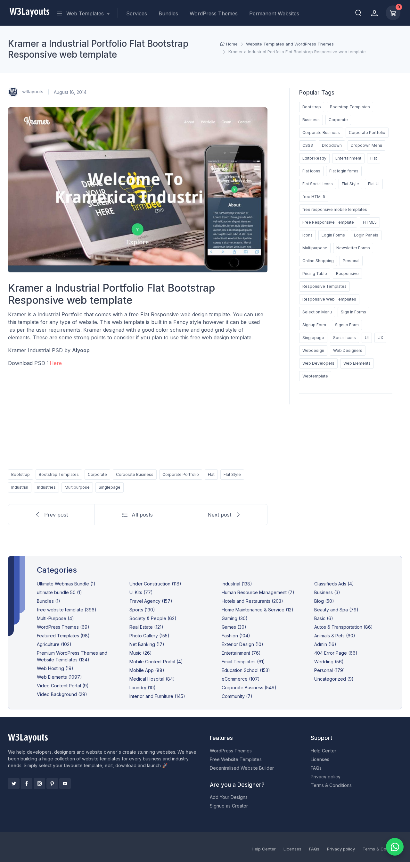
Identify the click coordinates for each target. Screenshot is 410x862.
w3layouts (32, 91)
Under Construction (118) (155, 583)
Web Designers (347, 350)
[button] (358, 12)
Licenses (320, 759)
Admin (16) (325, 644)
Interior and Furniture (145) (157, 696)
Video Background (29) (62, 694)
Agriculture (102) (54, 644)
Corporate (97, 474)
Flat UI (374, 183)
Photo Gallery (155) (149, 635)
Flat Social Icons (317, 183)
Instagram (39, 783)
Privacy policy (325, 776)
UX (380, 337)
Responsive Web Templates (329, 299)
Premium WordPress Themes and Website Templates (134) (72, 656)
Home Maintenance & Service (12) (257, 609)
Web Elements (357, 363)
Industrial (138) (237, 583)
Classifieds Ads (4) (334, 583)
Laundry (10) (142, 687)
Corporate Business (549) (249, 687)
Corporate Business (134, 474)
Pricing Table (314, 273)
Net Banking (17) (146, 644)
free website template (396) (66, 609)
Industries (46, 487)
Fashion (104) (236, 635)
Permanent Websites (274, 13)
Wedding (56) (329, 661)
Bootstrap (20, 474)
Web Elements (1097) (59, 677)
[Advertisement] (137, 417)
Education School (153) (246, 670)
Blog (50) (324, 601)
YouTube (65, 783)
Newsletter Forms (353, 247)
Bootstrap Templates (59, 474)
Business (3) (327, 592)
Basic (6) (323, 618)
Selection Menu (317, 312)
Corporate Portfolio (180, 474)
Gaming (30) (235, 618)
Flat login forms (343, 171)
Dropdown (332, 145)
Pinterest (52, 783)
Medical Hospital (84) (152, 679)
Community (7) (237, 696)
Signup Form (314, 324)
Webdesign (313, 350)
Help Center (323, 750)
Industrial (19, 487)
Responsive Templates (324, 286)
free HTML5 (313, 196)
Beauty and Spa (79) (336, 609)
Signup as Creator (229, 805)
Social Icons (344, 337)
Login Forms (333, 235)
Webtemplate (315, 376)
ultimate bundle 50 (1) (59, 592)
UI (367, 337)
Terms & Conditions (331, 785)
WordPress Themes (214, 13)
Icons (307, 235)
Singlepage (109, 487)
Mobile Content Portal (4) (156, 661)
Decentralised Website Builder (242, 768)
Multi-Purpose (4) (55, 618)
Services (136, 13)
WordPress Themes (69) (63, 627)
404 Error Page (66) (335, 653)
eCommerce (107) (241, 679)
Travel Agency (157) (150, 601)
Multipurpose (77, 487)
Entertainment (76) (241, 653)
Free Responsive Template (328, 222)
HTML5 (370, 222)
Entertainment (348, 158)
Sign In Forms (353, 312)
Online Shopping (318, 260)
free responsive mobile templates (334, 209)
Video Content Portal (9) (63, 685)
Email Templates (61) (243, 661)
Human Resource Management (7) (258, 592)
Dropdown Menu (366, 145)
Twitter (14, 783)
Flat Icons (311, 171)
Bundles (168, 13)
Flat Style (232, 474)
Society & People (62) (152, 618)
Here (56, 363)
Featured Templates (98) (63, 635)
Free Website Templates (236, 759)
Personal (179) (329, 670)
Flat (211, 474)
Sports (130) (142, 609)
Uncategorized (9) (334, 679)
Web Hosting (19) (55, 668)
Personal (351, 260)
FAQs (316, 768)
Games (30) (234, 627)
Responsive (347, 273)
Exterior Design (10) (242, 644)
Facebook (26, 783)
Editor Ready (314, 158)
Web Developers (318, 363)
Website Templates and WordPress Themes (290, 43)
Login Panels (366, 235)
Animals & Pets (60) (334, 635)
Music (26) (140, 653)
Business (311, 119)
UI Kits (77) (141, 592)
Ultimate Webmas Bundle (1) (66, 583)
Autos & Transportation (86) (343, 627)
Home (232, 43)
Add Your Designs (229, 797)
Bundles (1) (48, 601)
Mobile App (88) (146, 670)
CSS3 (307, 145)
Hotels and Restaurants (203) (252, 601)
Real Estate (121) (146, 627)
